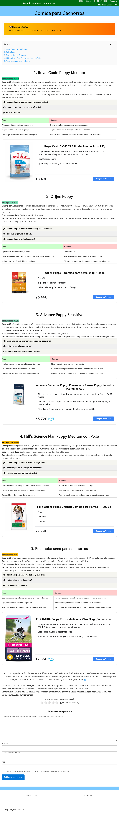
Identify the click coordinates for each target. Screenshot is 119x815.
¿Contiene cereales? (12, 112)
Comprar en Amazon (103, 179)
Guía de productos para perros (39, 3)
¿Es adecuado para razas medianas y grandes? (24, 575)
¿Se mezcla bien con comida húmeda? (20, 473)
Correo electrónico (11, 753)
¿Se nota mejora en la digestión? (17, 580)
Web (3, 762)
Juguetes (113, 1)
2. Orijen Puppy (10, 52)
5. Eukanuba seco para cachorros (17, 61)
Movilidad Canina (105, 5)
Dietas (88, 1)
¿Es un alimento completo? (15, 585)
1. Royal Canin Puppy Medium (16, 49)
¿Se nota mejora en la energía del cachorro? (22, 468)
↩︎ (85, 679)
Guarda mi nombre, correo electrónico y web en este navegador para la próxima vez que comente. (37, 772)
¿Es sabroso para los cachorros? (18, 346)
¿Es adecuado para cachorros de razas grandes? (25, 463)
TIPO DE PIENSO (100, 1)
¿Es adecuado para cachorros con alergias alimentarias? (28, 229)
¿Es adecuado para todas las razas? (19, 239)
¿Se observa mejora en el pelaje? (17, 234)
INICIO (80, 1)
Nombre (6, 743)
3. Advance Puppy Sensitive (15, 55)
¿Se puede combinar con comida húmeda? (22, 107)
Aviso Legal (88, 795)
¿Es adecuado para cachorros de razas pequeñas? (25, 102)
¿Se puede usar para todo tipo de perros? (21, 351)
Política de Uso (31, 795)
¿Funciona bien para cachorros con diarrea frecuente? (27, 341)
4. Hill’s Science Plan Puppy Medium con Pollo (22, 58)
